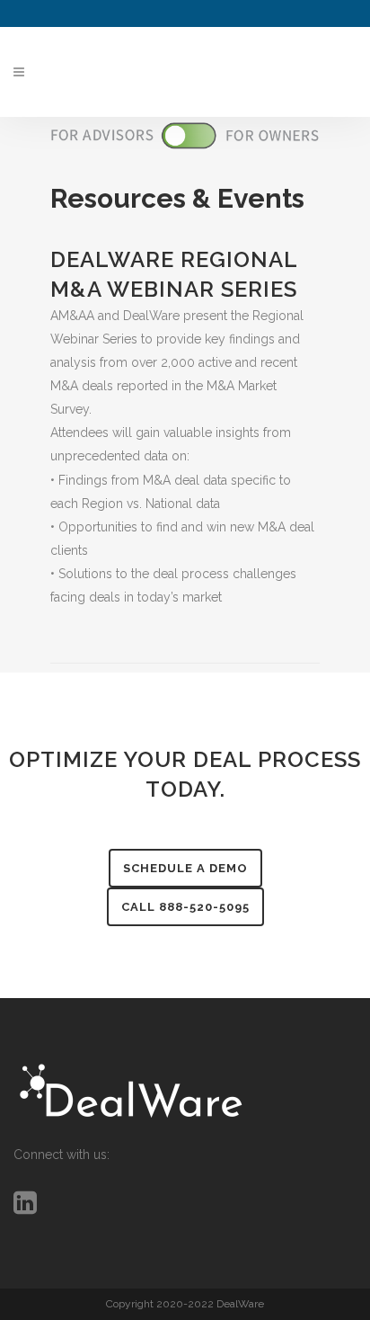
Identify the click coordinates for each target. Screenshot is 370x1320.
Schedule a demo (185, 868)
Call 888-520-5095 (185, 907)
